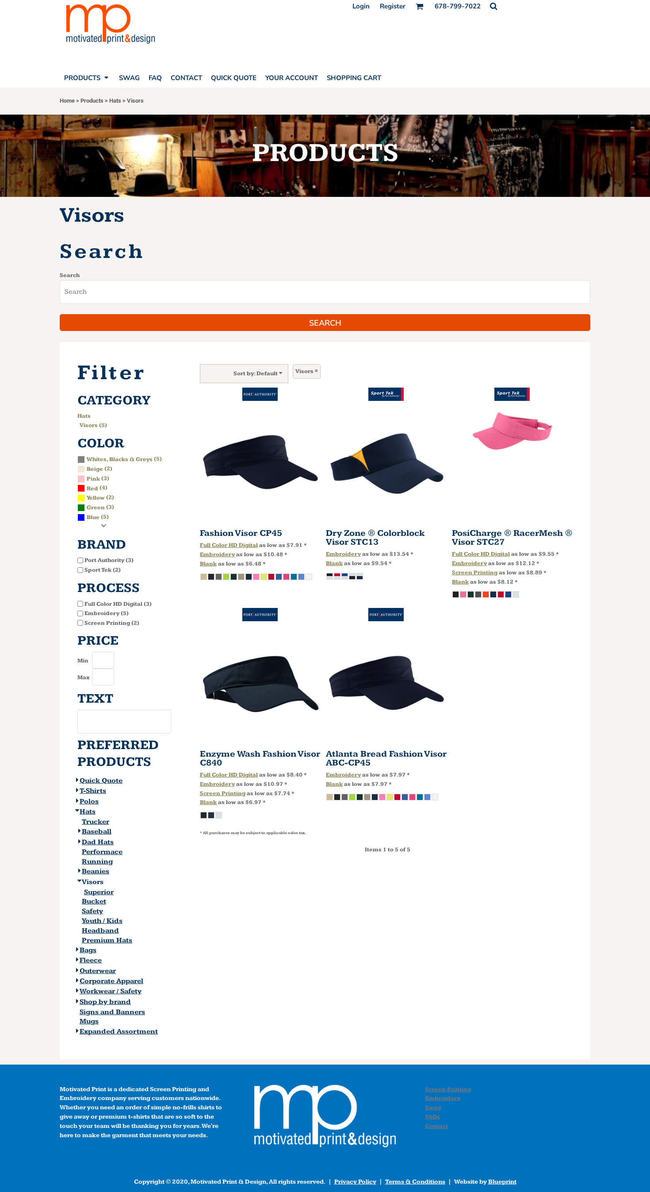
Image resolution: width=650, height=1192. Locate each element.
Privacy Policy (355, 1181)
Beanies (95, 871)
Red (92, 488)
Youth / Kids (102, 921)
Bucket (94, 901)
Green (96, 507)
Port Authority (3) (109, 560)
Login (361, 6)
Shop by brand (105, 1002)
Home (67, 100)
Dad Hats (98, 842)
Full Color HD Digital (229, 545)
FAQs (432, 1116)
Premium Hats (107, 940)
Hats (115, 100)
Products (91, 100)
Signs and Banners (112, 1012)
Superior (99, 892)
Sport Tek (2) (102, 569)
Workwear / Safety (110, 991)
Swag (433, 1107)
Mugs (89, 1021)
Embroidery (217, 554)
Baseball (96, 831)
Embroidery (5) (106, 613)
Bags (88, 950)
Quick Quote (101, 781)
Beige (95, 469)
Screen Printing (474, 572)
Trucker (95, 822)
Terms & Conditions (415, 1181)
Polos (89, 801)
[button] (493, 6)
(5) (124, 458)
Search (70, 275)
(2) (99, 468)
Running (97, 861)
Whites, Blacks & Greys (120, 459)
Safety (92, 911)
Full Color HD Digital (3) (118, 604)
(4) (97, 487)
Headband (100, 931)
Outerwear (98, 971)
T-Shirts (93, 791)
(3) (98, 478)
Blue (93, 517)
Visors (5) (93, 425)
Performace (102, 852)
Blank (208, 563)
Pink (93, 478)
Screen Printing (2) (111, 623)
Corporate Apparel (111, 981)
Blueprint (502, 1181)
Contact (436, 1126)
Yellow (96, 497)
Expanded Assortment (119, 1031)
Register (392, 6)
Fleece (91, 960)
